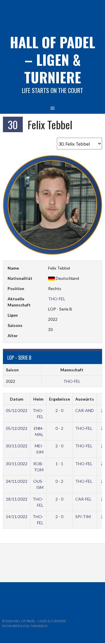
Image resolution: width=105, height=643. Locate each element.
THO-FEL (56, 298)
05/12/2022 (16, 410)
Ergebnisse (59, 399)
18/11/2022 (16, 499)
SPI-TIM (83, 516)
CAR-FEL (83, 499)
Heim (38, 399)
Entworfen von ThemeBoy (25, 626)
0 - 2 (59, 428)
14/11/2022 (16, 516)
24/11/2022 (16, 481)
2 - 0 (59, 410)
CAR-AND (84, 410)
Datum (16, 399)
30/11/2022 (16, 445)
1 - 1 (59, 463)
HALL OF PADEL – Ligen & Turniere (52, 59)
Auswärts (84, 399)
